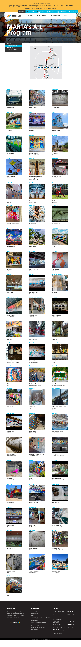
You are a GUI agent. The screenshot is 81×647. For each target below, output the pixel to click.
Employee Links (35, 613)
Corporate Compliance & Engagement (40, 617)
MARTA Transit (54, 627)
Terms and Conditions (45, 639)
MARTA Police (34, 620)
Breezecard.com (35, 629)
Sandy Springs (55, 507)
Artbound (9, 43)
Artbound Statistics (11, 47)
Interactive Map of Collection (13, 45)
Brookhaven (55, 158)
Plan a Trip (30, 15)
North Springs (55, 484)
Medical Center (33, 436)
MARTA (14, 16)
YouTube (73, 627)
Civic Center (32, 205)
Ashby (31, 112)
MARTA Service (58, 627)
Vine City (54, 530)
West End (9, 553)
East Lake (54, 251)
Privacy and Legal (34, 639)
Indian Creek (32, 343)
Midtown (54, 436)
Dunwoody (55, 228)
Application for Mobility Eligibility (39, 627)
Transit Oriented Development (38, 622)
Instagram (65, 627)
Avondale (9, 135)
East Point (31, 274)
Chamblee (32, 183)
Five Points (55, 297)
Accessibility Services (36, 619)
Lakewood (54, 413)
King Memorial (56, 388)
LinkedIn (69, 627)
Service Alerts (21, 11)
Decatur (9, 228)
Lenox (8, 436)
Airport (8, 89)
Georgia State (32, 320)
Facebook (61, 627)
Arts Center (55, 89)
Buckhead (9, 183)
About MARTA (34, 612)
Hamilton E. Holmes (12, 343)
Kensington (32, 365)
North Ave (9, 484)
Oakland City (10, 507)
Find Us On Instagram (12, 49)
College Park (55, 205)
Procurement (34, 624)
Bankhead (31, 158)
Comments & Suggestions (37, 626)
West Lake (9, 576)
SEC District (9, 530)
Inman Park (55, 343)
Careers (33, 615)
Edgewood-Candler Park (58, 274)
